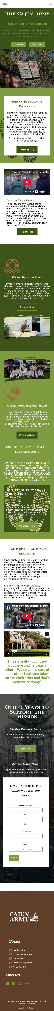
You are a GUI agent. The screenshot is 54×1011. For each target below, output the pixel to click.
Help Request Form (20, 950)
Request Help (18, 44)
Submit (14, 858)
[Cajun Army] (5, 4)
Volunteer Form (18, 958)
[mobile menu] (50, 4)
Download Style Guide (27, 1008)
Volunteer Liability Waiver (22, 963)
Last (25, 824)
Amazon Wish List (19, 967)
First (25, 814)
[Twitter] (20, 983)
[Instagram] (27, 983)
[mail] (7, 983)
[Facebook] (14, 983)
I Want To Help (37, 44)
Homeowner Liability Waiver (23, 954)
